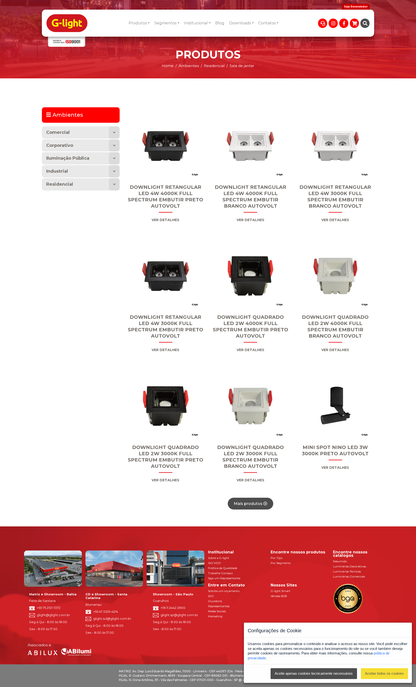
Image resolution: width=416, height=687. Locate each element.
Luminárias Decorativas (349, 566)
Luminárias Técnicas (347, 571)
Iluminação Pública (67, 158)
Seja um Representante (224, 578)
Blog (219, 23)
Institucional (196, 23)
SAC (211, 596)
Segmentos (165, 23)
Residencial (59, 184)
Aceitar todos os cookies (384, 673)
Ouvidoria (215, 601)
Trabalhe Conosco (220, 573)
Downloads (240, 23)
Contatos (267, 23)
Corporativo (59, 145)
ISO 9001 (214, 563)
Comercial (58, 132)
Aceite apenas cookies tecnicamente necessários (314, 673)
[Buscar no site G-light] (365, 23)
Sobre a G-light (218, 558)
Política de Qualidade (222, 568)
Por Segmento (281, 563)
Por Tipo (276, 558)
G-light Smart (280, 591)
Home (168, 65)
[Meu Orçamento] (354, 23)
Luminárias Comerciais (349, 576)
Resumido (340, 561)
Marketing (215, 616)
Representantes (218, 606)
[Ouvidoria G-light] (322, 23)
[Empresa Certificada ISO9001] (66, 42)
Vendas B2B (279, 596)
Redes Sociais (217, 611)
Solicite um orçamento (224, 591)
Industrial (57, 171)
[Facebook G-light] (343, 23)
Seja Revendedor (356, 6)
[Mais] (114, 132)
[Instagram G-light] (333, 23)
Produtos (138, 23)
